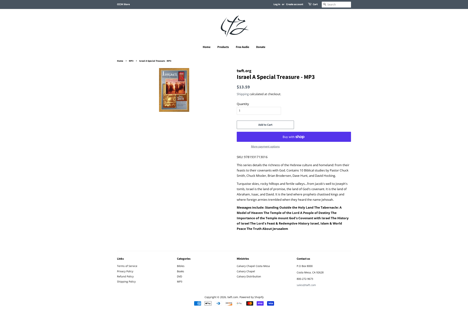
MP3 (131, 61)
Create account (294, 4)
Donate (260, 47)
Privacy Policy (125, 271)
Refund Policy (125, 276)
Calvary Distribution (249, 276)
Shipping (243, 94)
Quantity (243, 104)
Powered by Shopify (251, 297)
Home (206, 47)
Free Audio (242, 47)
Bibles (180, 266)
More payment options (265, 146)
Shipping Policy (126, 281)
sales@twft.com (306, 285)
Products (223, 47)
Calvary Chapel (246, 271)
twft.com (232, 297)
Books (180, 271)
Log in (276, 4)
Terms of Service (127, 266)
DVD (179, 276)
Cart (315, 4)
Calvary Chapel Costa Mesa (253, 266)
